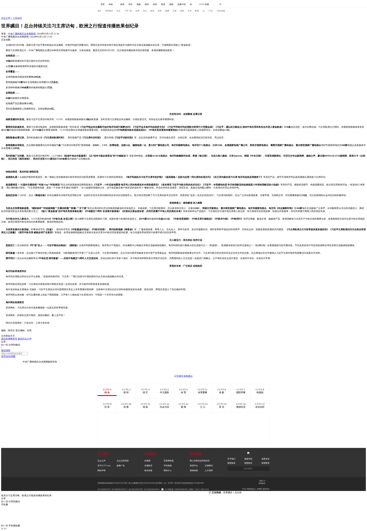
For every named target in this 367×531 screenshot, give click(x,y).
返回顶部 (5, 350)
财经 (147, 4)
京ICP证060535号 (104, 489)
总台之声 (5, 15)
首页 (103, 4)
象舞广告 (121, 466)
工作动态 (17, 18)
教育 (163, 4)
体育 (155, 4)
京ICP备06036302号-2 (119, 489)
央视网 (147, 461)
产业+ (210, 11)
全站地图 (10, 356)
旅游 (152, 11)
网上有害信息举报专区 (200, 461)
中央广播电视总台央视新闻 (22, 33)
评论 (130, 4)
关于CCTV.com (104, 466)
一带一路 (128, 11)
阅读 (182, 11)
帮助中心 (168, 470)
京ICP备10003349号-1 (12, 362)
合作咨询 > (248, 468)
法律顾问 (209, 466)
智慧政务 (248, 463)
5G (203, 11)
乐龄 (175, 11)
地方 (99, 11)
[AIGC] (235, 4)
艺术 (190, 11)
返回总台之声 (25, 339)
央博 (137, 11)
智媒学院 (248, 459)
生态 (118, 11)
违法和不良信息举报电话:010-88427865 (189, 483)
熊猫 (171, 4)
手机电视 (168, 466)
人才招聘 (209, 470)
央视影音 (148, 466)
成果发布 (265, 459)
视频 (139, 4)
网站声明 (101, 470)
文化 (145, 11)
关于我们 (231, 459)
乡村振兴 (109, 11)
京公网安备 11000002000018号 (176, 489)
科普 (160, 11)
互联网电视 (169, 461)
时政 (111, 4)
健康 (167, 11)
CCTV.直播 (204, 4)
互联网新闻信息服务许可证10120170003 (112, 483)
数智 (197, 11)
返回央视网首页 (9, 339)
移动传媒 (148, 470)
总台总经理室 (123, 461)
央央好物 (221, 11)
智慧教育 (265, 463)
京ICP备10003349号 (135, 489)
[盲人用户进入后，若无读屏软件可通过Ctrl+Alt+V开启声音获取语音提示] (249, 4)
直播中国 (181, 4)
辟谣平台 (194, 466)
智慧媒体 (231, 463)
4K (191, 4)
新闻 (122, 4)
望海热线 (194, 470)
